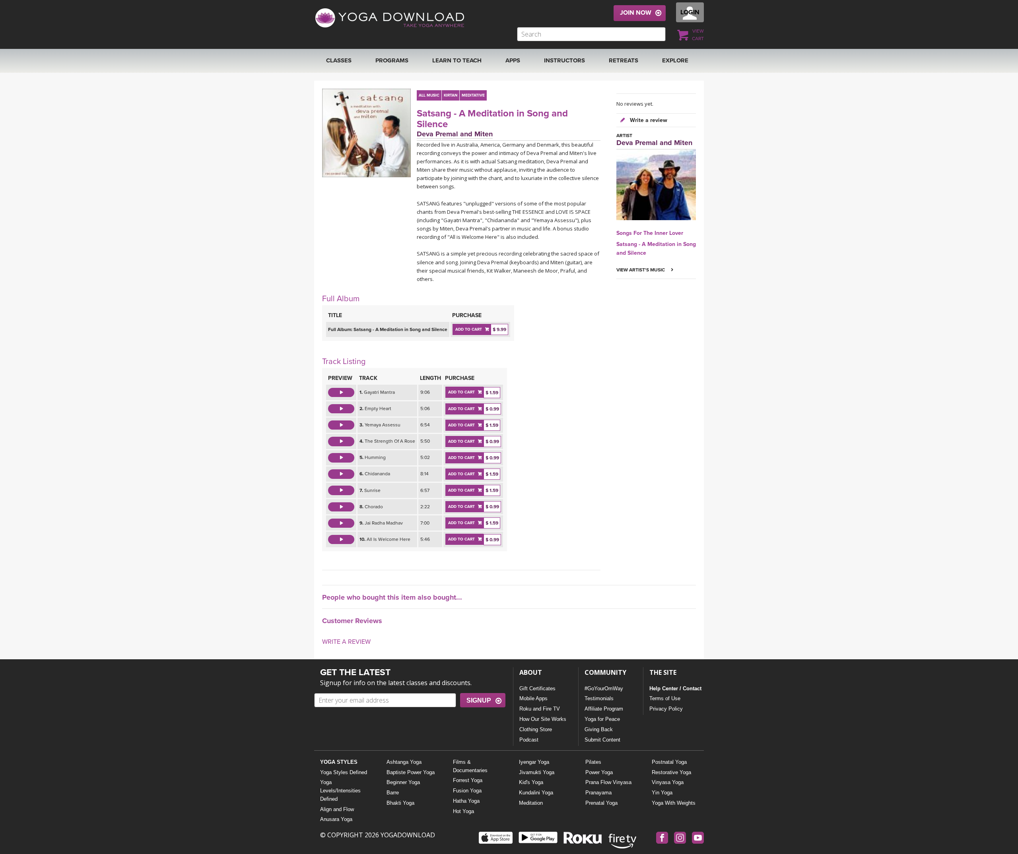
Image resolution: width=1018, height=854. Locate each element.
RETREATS (623, 60)
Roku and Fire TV (539, 709)
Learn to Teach (457, 60)
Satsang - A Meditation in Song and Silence (492, 119)
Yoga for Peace (602, 719)
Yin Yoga (662, 793)
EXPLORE (675, 60)
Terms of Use (664, 698)
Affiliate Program (604, 709)
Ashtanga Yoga (404, 762)
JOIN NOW (635, 13)
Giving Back (599, 729)
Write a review (647, 120)
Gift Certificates (537, 688)
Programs (391, 60)
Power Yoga (599, 772)
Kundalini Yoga (536, 793)
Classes (339, 60)
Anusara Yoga (336, 819)
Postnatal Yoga (669, 762)
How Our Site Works (542, 719)
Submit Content (602, 740)
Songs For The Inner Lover (649, 233)
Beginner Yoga (403, 782)
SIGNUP (478, 700)
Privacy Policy (666, 709)
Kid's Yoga (531, 782)
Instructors (564, 60)
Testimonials (599, 698)
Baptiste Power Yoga (411, 772)
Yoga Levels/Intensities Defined (340, 790)
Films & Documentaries (470, 766)
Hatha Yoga (466, 801)
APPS (512, 60)
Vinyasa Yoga (668, 782)
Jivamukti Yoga (536, 772)
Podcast (528, 740)
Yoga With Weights (674, 803)
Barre (393, 793)
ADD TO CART (468, 329)
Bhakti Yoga (400, 803)
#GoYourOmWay (604, 688)
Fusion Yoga (467, 791)
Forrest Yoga (467, 780)
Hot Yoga (463, 811)
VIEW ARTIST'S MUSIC (641, 270)
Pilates (593, 762)
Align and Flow (337, 809)
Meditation (531, 803)
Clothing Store (535, 729)
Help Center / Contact (675, 688)
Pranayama (598, 793)
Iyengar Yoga (534, 762)
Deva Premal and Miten (455, 134)
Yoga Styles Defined (343, 772)
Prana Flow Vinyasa (608, 782)
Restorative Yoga (671, 772)
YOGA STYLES (338, 762)
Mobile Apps (533, 698)
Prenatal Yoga (601, 803)
